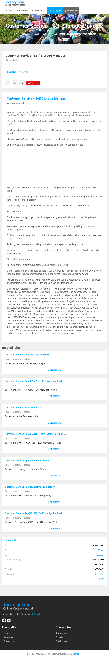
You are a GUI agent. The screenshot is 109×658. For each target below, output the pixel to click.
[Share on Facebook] (7, 82)
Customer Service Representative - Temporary (30, 486)
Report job (34, 83)
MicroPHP (77, 653)
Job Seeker (71, 10)
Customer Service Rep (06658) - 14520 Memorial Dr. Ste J (36, 434)
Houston (35, 34)
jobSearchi (35, 614)
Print (101, 579)
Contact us (38, 10)
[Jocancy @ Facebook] (4, 620)
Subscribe (62, 641)
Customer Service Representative (23, 407)
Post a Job (55, 10)
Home (9, 10)
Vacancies (22, 10)
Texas (25, 34)
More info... (54, 369)
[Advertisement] (54, 167)
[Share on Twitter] (14, 82)
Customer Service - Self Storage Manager (27, 354)
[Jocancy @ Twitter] (8, 620)
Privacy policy (10, 641)
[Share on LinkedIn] (22, 82)
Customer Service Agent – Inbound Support (28, 460)
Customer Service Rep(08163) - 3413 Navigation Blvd (33, 381)
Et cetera (47, 34)
